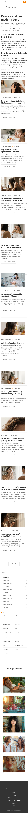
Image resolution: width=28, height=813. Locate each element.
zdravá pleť (5, 628)
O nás (14, 795)
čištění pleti (5, 637)
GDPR (14, 803)
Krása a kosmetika (7, 595)
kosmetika (17, 620)
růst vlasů (17, 641)
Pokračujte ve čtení (9, 117)
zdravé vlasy (6, 620)
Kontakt (14, 805)
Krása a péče (6, 601)
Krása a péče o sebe (7, 598)
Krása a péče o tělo (7, 583)
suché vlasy (17, 624)
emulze (16, 649)
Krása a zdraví (6, 580)
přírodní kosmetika (7, 632)
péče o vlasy (6, 615)
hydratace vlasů (6, 624)
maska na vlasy (6, 641)
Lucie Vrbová (4, 242)
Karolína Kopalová (6, 195)
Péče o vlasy (6, 586)
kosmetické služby (19, 645)
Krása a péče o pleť (7, 589)
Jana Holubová (5, 530)
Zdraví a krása (6, 592)
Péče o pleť (5, 607)
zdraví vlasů (5, 649)
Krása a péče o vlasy (7, 604)
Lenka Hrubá (4, 435)
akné (16, 628)
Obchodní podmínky (14, 798)
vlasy (4, 645)
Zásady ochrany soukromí (14, 800)
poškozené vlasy (18, 637)
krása (16, 653)
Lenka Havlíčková (6, 97)
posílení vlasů (6, 653)
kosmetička (17, 632)
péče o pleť (17, 615)
